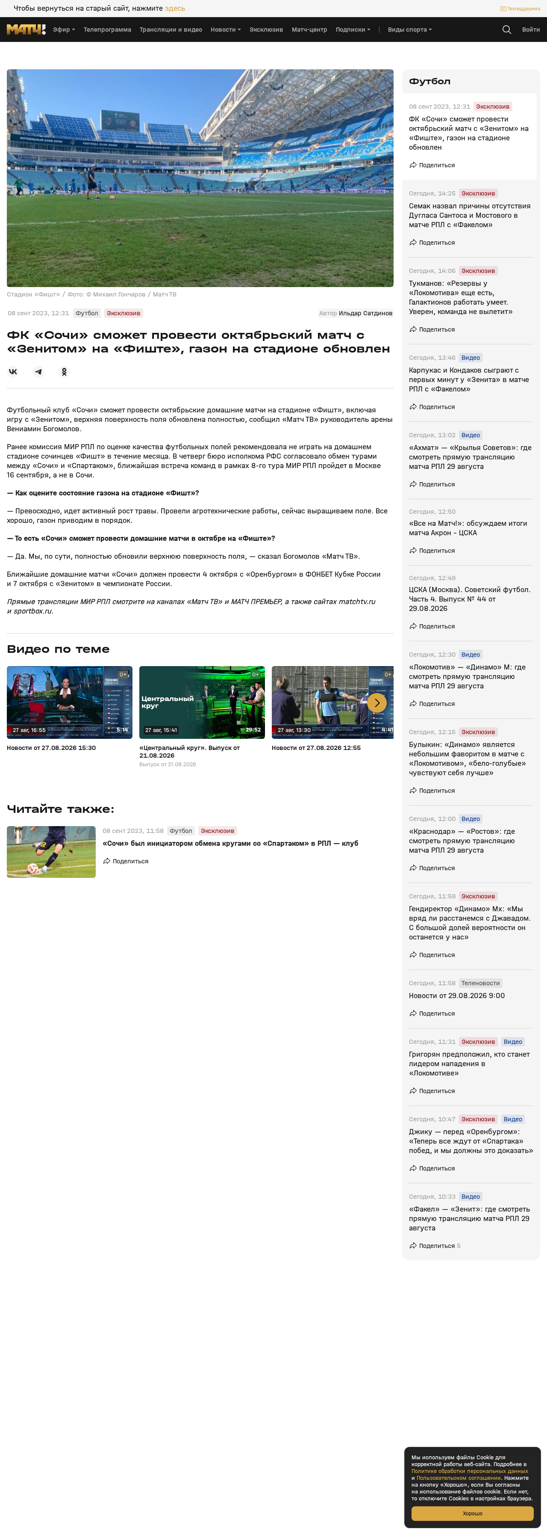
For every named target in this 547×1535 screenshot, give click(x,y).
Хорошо (472, 1513)
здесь (175, 8)
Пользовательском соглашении (459, 1478)
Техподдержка (524, 8)
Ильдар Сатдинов (366, 313)
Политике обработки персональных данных (470, 1471)
